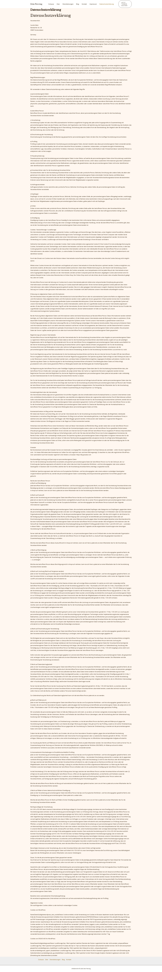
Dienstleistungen (68, 4)
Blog (77, 4)
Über (58, 4)
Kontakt (84, 4)
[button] (125, 4)
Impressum (93, 4)
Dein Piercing (36, 4)
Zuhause (51, 4)
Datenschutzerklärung (106, 4)
